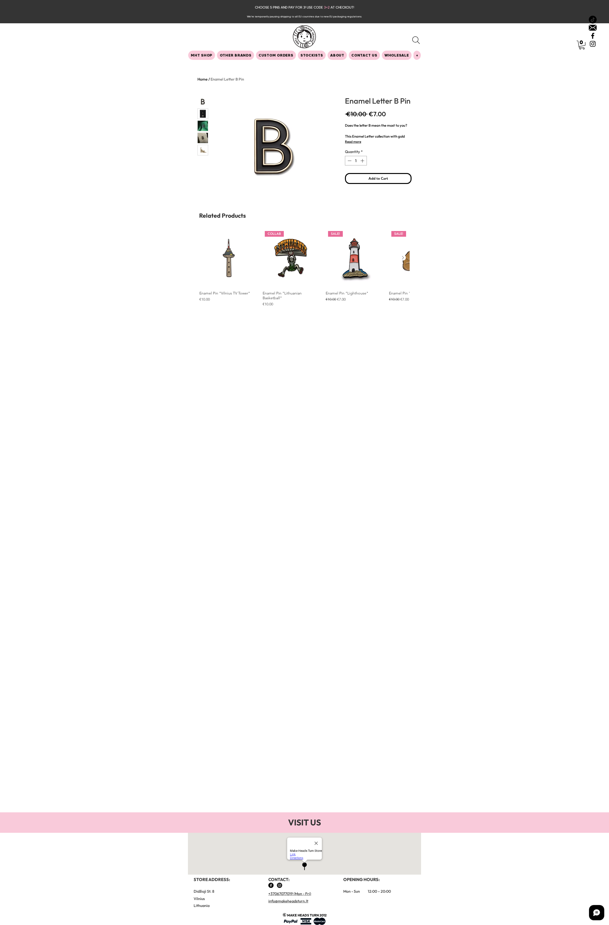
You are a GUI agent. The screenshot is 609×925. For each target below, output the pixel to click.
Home (202, 79)
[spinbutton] (355, 160)
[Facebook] (271, 885)
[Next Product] (403, 257)
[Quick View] (228, 258)
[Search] (416, 40)
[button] (582, 45)
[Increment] (362, 160)
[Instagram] (279, 885)
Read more (353, 142)
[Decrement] (349, 160)
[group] (304, 267)
